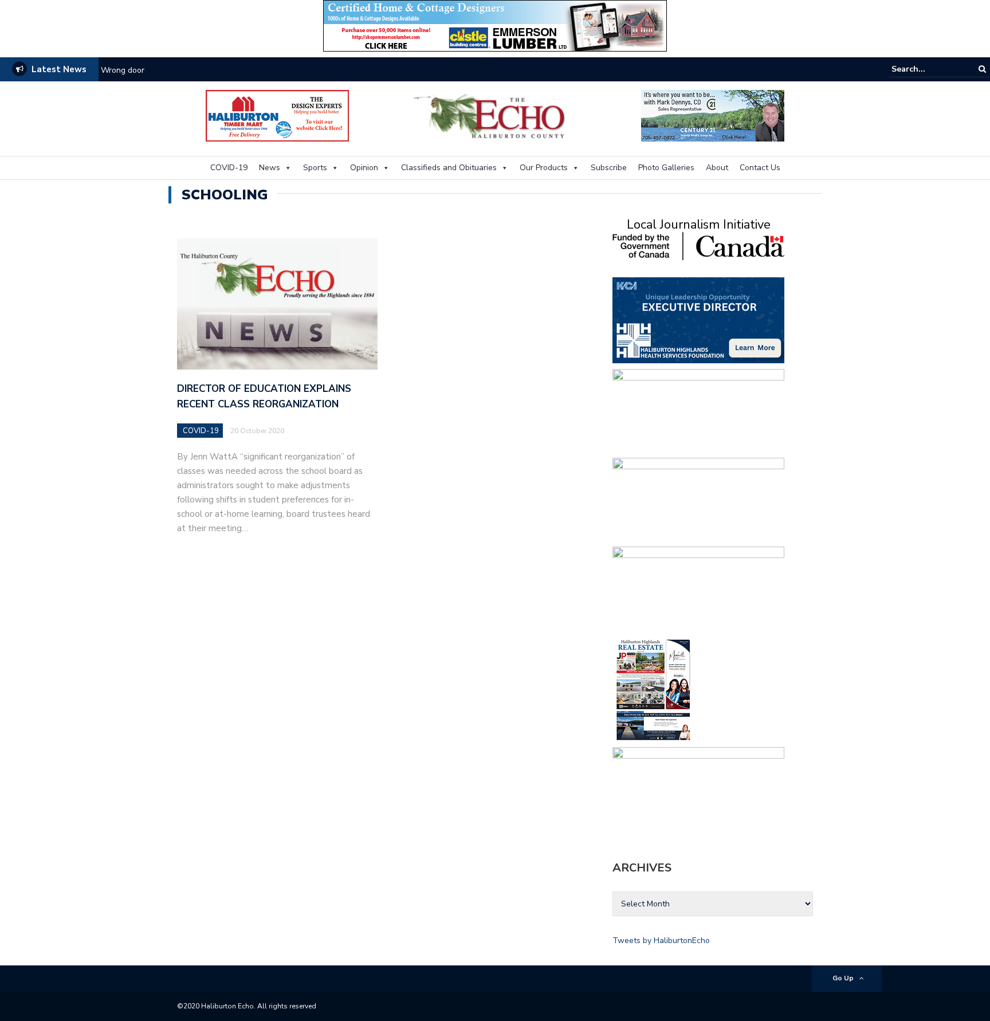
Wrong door (122, 70)
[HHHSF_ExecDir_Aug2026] (698, 319)
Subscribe (609, 167)
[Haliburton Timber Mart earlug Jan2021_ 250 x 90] (277, 114)
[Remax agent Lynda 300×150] (698, 499)
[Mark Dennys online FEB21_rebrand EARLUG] (712, 114)
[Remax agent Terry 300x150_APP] (698, 588)
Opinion (364, 167)
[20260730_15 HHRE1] (653, 689)
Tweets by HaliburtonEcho (661, 940)
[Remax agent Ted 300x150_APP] (698, 411)
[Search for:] (926, 69)
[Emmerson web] (495, 24)
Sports (315, 167)
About (717, 167)
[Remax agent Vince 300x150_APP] (698, 789)
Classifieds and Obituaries (449, 167)
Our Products (544, 167)
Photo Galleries (666, 167)
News (269, 167)
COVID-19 (228, 167)
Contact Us (760, 167)
